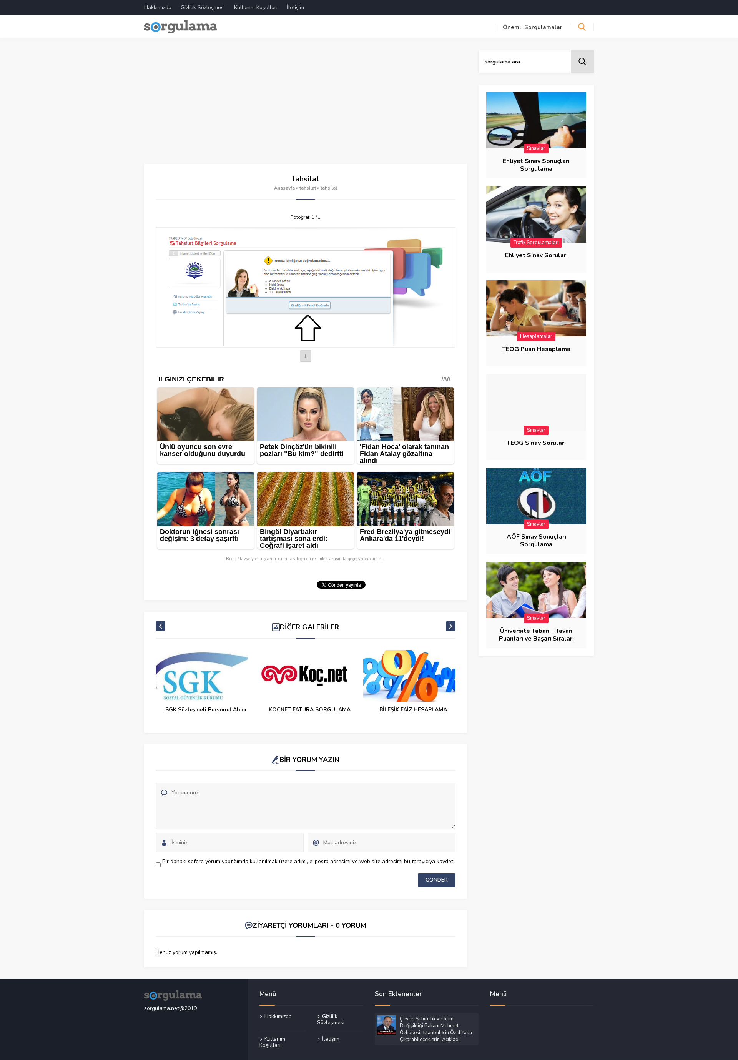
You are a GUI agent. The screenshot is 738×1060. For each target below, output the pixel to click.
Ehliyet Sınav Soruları (536, 255)
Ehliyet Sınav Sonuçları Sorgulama (536, 165)
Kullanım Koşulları (256, 7)
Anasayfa (284, 188)
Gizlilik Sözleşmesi (203, 7)
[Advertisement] (305, 107)
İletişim (295, 7)
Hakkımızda (157, 7)
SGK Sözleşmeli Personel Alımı (205, 709)
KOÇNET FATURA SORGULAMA (310, 709)
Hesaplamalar (536, 336)
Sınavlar (536, 148)
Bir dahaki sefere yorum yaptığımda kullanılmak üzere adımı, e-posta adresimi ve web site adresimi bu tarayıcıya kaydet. (308, 861)
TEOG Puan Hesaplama (536, 349)
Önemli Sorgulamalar (532, 27)
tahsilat (307, 188)
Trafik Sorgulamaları (536, 242)
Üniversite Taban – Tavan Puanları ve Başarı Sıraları (536, 634)
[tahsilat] (305, 287)
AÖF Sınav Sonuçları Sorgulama (536, 540)
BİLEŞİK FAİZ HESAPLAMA (413, 709)
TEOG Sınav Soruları (536, 443)
